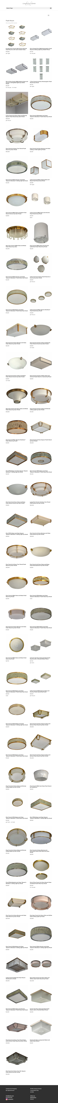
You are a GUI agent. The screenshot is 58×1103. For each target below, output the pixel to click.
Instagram (10, 1099)
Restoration (33, 1097)
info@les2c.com (10, 1095)
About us (32, 1095)
